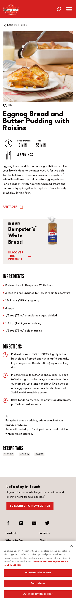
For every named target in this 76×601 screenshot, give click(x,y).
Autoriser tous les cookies (37, 594)
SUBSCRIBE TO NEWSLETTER (30, 506)
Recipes (44, 533)
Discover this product (16, 256)
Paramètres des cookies (38, 573)
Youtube (34, 523)
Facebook (8, 523)
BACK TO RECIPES (17, 25)
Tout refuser (38, 583)
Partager (10, 207)
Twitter (47, 523)
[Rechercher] (59, 8)
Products (11, 533)
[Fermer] (72, 546)
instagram (21, 523)
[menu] (69, 10)
